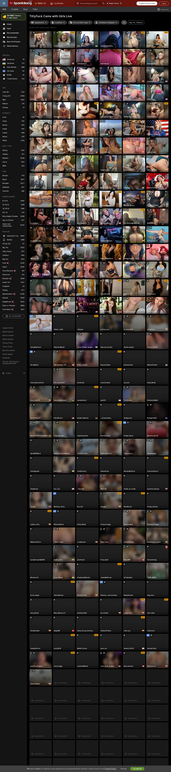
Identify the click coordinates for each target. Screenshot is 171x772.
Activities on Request (107, 22)
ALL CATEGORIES (15, 316)
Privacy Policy (8, 343)
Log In (163, 3)
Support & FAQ (8, 328)
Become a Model (9, 350)
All (124, 22)
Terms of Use (7, 347)
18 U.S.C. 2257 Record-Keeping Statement (11, 362)
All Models (6, 358)
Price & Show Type (80, 22)
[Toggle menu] (4, 3)
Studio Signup (8, 354)
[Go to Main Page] (20, 3)
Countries (58, 22)
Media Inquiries (8, 339)
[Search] (103, 3)
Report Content (8, 335)
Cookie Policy (110, 769)
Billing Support (8, 332)
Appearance (39, 22)
